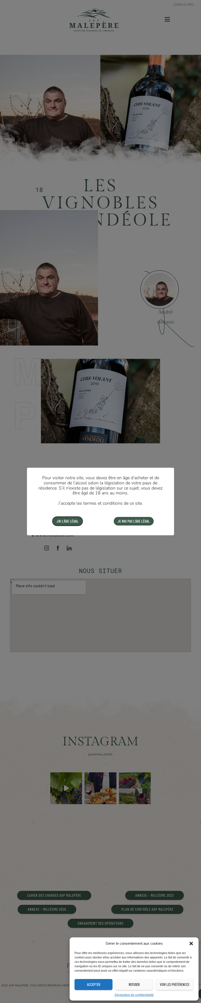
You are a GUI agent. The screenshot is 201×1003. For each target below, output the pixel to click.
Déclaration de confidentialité (134, 995)
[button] (191, 943)
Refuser (134, 984)
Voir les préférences (174, 984)
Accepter (93, 984)
